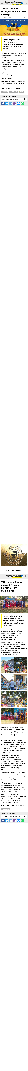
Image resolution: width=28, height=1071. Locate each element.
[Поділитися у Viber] (14, 103)
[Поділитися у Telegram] (10, 103)
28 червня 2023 (4, 17)
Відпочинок (14, 91)
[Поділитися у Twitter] (6, 103)
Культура (5, 91)
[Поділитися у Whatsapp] (22, 103)
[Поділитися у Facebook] (3, 103)
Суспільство (6, 809)
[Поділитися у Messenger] (18, 103)
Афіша (22, 91)
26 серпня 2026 (4, 593)
